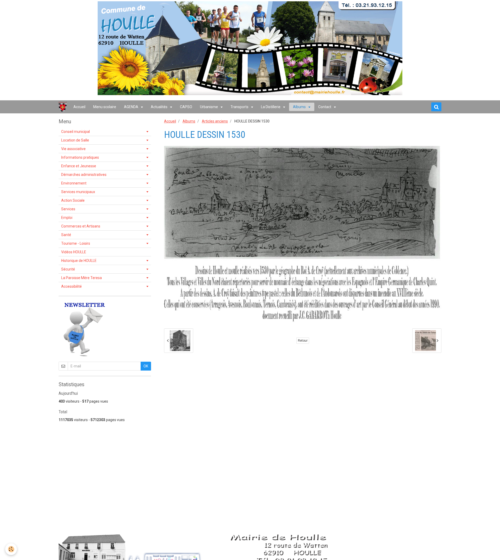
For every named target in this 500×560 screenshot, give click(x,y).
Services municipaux (78, 192)
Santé (66, 235)
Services (68, 209)
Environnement (73, 183)
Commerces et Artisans (80, 226)
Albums (300, 107)
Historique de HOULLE (79, 261)
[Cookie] (11, 549)
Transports (239, 107)
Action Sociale (73, 200)
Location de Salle (75, 140)
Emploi (66, 218)
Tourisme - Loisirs (75, 243)
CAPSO (186, 107)
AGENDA (131, 107)
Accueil (79, 107)
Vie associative (73, 149)
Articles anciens (215, 121)
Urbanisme (209, 107)
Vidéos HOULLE (73, 252)
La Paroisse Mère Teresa (81, 278)
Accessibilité (71, 286)
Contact (325, 107)
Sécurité (68, 269)
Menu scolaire (104, 107)
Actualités (159, 107)
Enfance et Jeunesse (78, 166)
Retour (303, 340)
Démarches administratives (84, 175)
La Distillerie (271, 107)
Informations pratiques (80, 157)
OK (145, 366)
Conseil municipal (75, 132)
